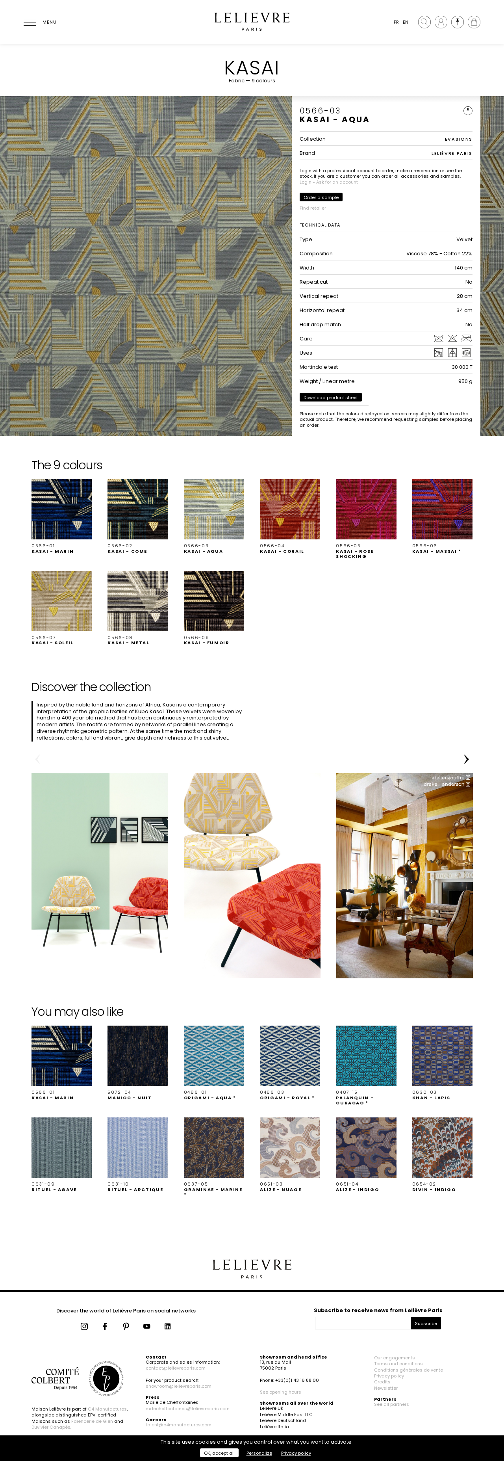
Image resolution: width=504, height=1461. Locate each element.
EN (405, 22)
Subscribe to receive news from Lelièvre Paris (378, 1310)
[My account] (441, 22)
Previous (37, 759)
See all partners (391, 1404)
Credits (382, 1382)
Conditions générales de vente (408, 1370)
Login (305, 182)
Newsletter (386, 1388)
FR (396, 22)
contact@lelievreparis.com (176, 1368)
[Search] (424, 22)
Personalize (259, 1453)
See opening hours (280, 1392)
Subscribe (426, 1323)
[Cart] (474, 22)
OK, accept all (219, 1453)
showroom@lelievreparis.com (178, 1386)
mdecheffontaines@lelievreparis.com (188, 1408)
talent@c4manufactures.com (178, 1425)
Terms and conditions (398, 1364)
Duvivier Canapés (51, 1427)
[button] (62, 516)
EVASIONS (458, 139)
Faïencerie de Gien (92, 1421)
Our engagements (394, 1358)
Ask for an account (337, 182)
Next (466, 759)
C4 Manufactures (107, 1409)
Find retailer (313, 208)
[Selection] (457, 22)
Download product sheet (331, 397)
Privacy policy (389, 1376)
